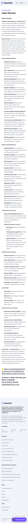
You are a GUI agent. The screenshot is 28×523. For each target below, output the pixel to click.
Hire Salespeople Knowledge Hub (10, 454)
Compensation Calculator (8, 439)
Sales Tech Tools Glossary (8, 480)
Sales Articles (5, 445)
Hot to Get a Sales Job (7, 460)
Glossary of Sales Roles (7, 468)
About (3, 491)
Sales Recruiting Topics (7, 457)
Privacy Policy (5, 510)
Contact (3, 497)
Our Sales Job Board (6, 488)
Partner (3, 494)
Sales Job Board (5, 442)
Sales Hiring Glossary (7, 471)
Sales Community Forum (7, 448)
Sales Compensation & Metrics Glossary (11, 474)
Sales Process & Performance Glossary (11, 477)
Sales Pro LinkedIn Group (8, 451)
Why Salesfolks (5, 500)
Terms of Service (6, 507)
